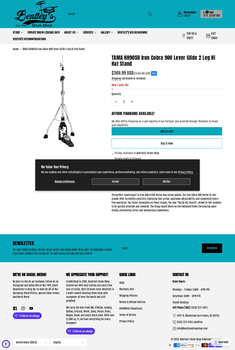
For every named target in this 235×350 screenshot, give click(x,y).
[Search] (150, 14)
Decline (166, 181)
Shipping (116, 78)
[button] (211, 14)
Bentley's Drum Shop (190, 339)
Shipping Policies (128, 295)
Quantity (116, 94)
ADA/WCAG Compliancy (130, 308)
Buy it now (167, 143)
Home (16, 49)
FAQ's (122, 282)
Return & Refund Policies (132, 302)
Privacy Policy (126, 321)
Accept (115, 181)
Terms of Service (127, 314)
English (57, 342)
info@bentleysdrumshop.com (192, 328)
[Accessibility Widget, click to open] (6, 344)
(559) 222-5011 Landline (190, 322)
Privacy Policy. (185, 172)
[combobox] (111, 14)
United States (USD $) (26, 342)
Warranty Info (126, 289)
